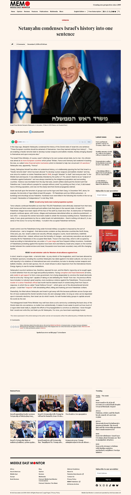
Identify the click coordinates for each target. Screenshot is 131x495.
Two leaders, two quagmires (76, 414)
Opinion (19, 11)
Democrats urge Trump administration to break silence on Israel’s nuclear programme (78, 441)
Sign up (116, 195)
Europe (12, 476)
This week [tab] (105, 396)
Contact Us (70, 476)
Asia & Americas (15, 471)
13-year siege (51, 241)
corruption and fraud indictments (72, 273)
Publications (44, 11)
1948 (49, 174)
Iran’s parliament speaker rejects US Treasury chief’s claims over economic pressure (104, 143)
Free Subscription (94, 11)
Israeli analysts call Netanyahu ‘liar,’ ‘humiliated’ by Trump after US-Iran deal (50, 441)
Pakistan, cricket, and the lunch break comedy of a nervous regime (107, 415)
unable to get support (21, 275)
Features (35, 11)
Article (98, 411)
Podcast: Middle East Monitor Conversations (48, 479)
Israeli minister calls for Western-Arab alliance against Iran (54, 252)
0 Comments (21, 44)
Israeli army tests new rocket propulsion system (54, 202)
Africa (12, 469)
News (13, 11)
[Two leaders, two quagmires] (78, 403)
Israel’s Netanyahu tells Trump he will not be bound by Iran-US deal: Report (50, 415)
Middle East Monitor (55, 325)
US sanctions (84, 163)
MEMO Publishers (72, 481)
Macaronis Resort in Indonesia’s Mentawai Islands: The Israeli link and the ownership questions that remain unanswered (108, 426)
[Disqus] (51, 358)
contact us (42, 328)
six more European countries (30, 161)
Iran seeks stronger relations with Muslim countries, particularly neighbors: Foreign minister (108, 449)
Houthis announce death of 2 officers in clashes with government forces (104, 153)
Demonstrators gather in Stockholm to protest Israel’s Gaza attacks (103, 163)
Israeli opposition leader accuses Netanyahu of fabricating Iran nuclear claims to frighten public (22, 415)
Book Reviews (14, 479)
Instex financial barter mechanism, (36, 163)
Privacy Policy (71, 479)
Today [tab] (98, 396)
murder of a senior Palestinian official (24, 283)
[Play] (12, 141)
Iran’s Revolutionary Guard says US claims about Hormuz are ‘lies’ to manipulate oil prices (108, 438)
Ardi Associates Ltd (115, 492)
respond (29, 287)
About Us (70, 471)
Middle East (14, 474)
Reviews (27, 11)
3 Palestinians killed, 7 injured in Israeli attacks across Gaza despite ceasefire (104, 172)
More (61, 11)
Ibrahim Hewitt (23, 132)
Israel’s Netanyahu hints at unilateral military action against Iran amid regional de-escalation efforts (22, 441)
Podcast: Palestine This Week (48, 483)
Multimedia (54, 11)
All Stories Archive (73, 484)
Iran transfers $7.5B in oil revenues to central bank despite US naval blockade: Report (108, 405)
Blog (40, 469)
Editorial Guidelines (73, 469)
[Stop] (16, 141)
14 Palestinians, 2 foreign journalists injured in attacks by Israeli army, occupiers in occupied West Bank (103, 182)
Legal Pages (46, 492)
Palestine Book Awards (74, 474)
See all (118, 137)
